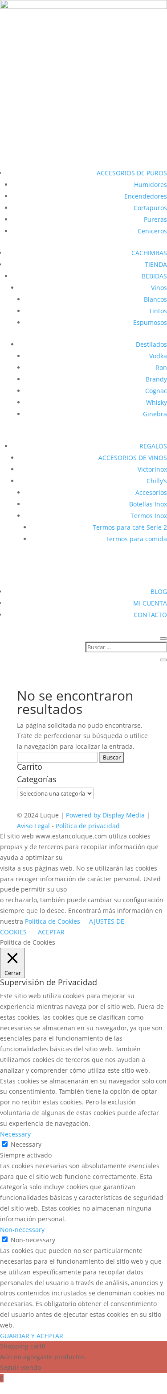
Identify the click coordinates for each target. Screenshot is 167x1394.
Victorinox (152, 469)
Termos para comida (136, 539)
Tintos (158, 311)
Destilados (151, 344)
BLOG (159, 591)
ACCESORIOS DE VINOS (132, 457)
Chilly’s (157, 481)
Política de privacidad (88, 825)
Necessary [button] (15, 1134)
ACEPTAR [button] (51, 932)
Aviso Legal (34, 825)
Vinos (159, 287)
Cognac (156, 390)
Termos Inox (148, 515)
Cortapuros (150, 207)
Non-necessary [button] (22, 1229)
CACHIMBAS (149, 253)
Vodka (158, 356)
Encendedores (145, 196)
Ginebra (155, 414)
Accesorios (151, 492)
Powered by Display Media (106, 815)
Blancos (155, 299)
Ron (161, 367)
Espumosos (150, 322)
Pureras (155, 219)
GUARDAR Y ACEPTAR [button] (31, 1336)
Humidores (150, 184)
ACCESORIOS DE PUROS (132, 173)
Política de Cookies (52, 921)
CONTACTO (150, 614)
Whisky (156, 402)
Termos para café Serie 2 (130, 527)
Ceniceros (152, 231)
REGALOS (153, 446)
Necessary (26, 1144)
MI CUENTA (150, 603)
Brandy (156, 379)
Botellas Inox (148, 504)
